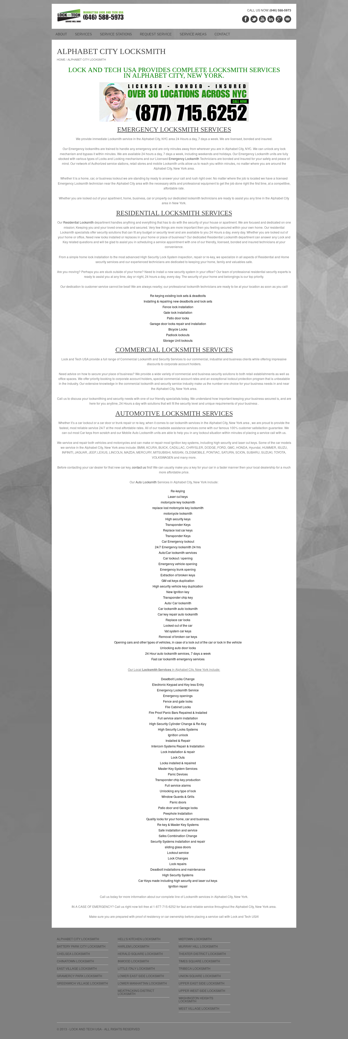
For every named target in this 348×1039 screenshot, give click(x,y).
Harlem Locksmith (133, 946)
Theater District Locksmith (202, 953)
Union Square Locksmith (200, 976)
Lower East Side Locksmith (141, 976)
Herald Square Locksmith (140, 953)
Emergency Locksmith (184, 158)
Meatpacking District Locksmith (136, 992)
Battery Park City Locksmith (81, 946)
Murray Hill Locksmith (198, 946)
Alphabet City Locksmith (78, 939)
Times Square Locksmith (199, 961)
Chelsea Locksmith (73, 953)
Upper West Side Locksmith (202, 990)
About (61, 34)
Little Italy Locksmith (136, 968)
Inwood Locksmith (133, 961)
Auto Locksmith (146, 482)
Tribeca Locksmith (194, 968)
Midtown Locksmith (195, 939)
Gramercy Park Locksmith (79, 976)
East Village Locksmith (77, 968)
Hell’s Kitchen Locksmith (139, 939)
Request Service (156, 34)
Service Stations (116, 34)
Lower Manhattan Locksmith (142, 983)
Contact (222, 34)
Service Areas (193, 34)
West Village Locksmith (199, 1008)
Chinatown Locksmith (75, 961)
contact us (139, 467)
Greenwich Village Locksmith (82, 983)
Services (83, 34)
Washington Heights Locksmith (196, 999)
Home (61, 59)
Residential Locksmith (78, 222)
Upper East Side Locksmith (201, 983)
